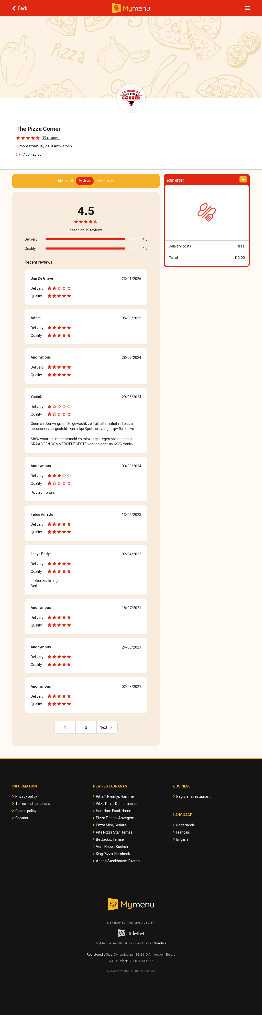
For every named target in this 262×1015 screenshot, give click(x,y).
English (182, 839)
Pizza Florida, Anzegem (115, 818)
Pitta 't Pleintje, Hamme (115, 796)
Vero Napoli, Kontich (112, 847)
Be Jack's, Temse (110, 839)
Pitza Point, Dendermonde (117, 804)
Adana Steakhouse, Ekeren (118, 861)
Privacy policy (26, 796)
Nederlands (185, 825)
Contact (21, 818)
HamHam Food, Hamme (115, 811)
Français (183, 832)
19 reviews (51, 138)
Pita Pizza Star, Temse (114, 832)
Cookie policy (25, 811)
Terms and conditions (32, 804)
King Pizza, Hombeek (113, 854)
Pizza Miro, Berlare (111, 825)
